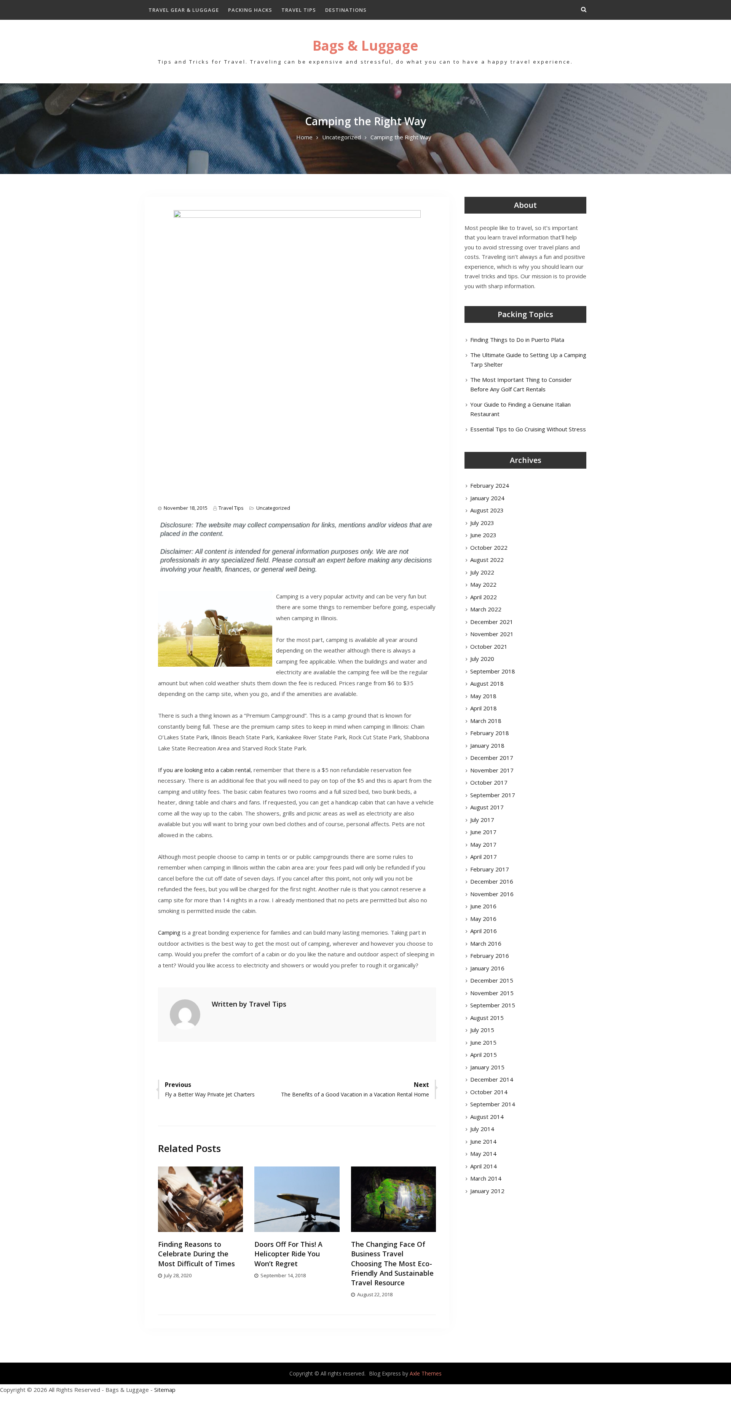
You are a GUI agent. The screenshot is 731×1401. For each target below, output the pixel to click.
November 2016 (492, 894)
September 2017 (492, 795)
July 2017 (482, 819)
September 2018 (492, 671)
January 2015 (487, 1067)
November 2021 (492, 634)
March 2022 (485, 609)
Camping (169, 932)
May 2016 (483, 918)
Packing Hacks (250, 9)
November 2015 (492, 993)
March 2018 (485, 720)
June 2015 (483, 1042)
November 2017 (492, 770)
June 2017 (483, 832)
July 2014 (482, 1129)
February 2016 (489, 955)
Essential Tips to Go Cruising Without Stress (528, 429)
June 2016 (483, 906)
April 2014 (483, 1166)
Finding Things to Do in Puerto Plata (517, 339)
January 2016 (487, 968)
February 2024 (489, 485)
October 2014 (489, 1092)
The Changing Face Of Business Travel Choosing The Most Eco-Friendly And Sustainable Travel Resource (392, 1263)
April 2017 (483, 856)
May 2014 (483, 1153)
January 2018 (487, 745)
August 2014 (487, 1116)
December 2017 (491, 757)
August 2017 (487, 807)
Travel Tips (298, 9)
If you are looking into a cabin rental (204, 770)
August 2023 (487, 510)
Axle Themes (426, 1373)
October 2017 (489, 782)
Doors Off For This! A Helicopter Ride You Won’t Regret (288, 1254)
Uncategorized (273, 507)
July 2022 (482, 572)
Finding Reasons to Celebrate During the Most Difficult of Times (196, 1254)
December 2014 (491, 1079)
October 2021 (489, 646)
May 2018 (483, 696)
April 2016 (483, 931)
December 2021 (491, 622)
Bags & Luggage (365, 45)
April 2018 (483, 708)
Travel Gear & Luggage (183, 9)
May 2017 (483, 844)
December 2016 (491, 881)
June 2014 (483, 1141)
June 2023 (483, 535)
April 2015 (483, 1054)
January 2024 (487, 498)
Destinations (346, 9)
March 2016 (485, 943)
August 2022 (487, 559)
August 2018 (487, 683)
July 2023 (482, 523)
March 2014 (485, 1178)
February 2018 (489, 733)
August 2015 (487, 1017)
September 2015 (492, 1005)
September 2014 (492, 1104)
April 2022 (483, 597)
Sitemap (165, 1389)
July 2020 (482, 658)
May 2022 (483, 584)
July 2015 (482, 1030)
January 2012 (487, 1191)
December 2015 (491, 980)
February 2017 (489, 869)
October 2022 (489, 547)
